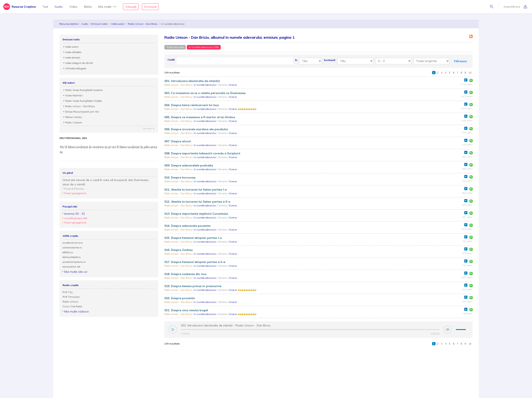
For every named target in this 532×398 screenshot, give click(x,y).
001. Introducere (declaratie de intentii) (192, 81)
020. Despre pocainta (179, 298)
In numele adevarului (205, 84)
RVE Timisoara (71, 296)
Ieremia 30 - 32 (74, 214)
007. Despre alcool (177, 141)
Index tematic (72, 57)
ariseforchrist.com (73, 242)
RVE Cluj (68, 292)
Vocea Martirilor (74, 95)
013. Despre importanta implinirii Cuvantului (196, 214)
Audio (59, 7)
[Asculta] (465, 80)
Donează (150, 7)
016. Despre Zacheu (178, 250)
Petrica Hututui (73, 117)
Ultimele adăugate (75, 68)
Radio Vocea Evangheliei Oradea (83, 100)
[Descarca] (471, 80)
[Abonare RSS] (471, 36)
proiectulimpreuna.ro (74, 261)
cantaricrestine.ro (72, 247)
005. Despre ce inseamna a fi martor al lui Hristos (199, 117)
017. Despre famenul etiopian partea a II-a (194, 262)
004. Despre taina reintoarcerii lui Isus (191, 105)
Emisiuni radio (99, 23)
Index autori (118, 23)
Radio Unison (70, 301)
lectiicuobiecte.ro (72, 257)
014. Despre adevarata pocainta (187, 226)
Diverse (233, 84)
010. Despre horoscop (180, 177)
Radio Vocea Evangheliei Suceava (84, 90)
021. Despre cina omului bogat (186, 310)
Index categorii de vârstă (79, 62)
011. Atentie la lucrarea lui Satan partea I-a (195, 189)
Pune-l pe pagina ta (75, 193)
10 (470, 72)
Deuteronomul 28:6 (73, 138)
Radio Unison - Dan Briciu (143, 23)
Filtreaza (460, 61)
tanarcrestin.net (71, 266)
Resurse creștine (68, 23)
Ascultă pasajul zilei (75, 218)
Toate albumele (175, 47)
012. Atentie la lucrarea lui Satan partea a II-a (197, 201)
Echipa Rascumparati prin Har (82, 111)
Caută (171, 59)
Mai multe (104, 7)
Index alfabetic (73, 52)
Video (73, 7)
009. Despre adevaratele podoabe (188, 165)
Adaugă (130, 7)
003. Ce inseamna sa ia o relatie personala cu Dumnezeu (205, 93)
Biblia (88, 7)
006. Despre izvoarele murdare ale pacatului (196, 129)
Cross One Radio (72, 306)
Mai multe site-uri (75, 272)
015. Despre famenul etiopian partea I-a (193, 238)
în (296, 60)
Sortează (329, 60)
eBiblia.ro (68, 252)
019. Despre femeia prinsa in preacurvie (192, 286)
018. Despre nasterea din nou (185, 274)
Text (45, 7)
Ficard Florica (74, 189)
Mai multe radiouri (76, 311)
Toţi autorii (147, 128)
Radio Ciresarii (73, 122)
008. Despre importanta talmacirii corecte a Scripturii (202, 153)
